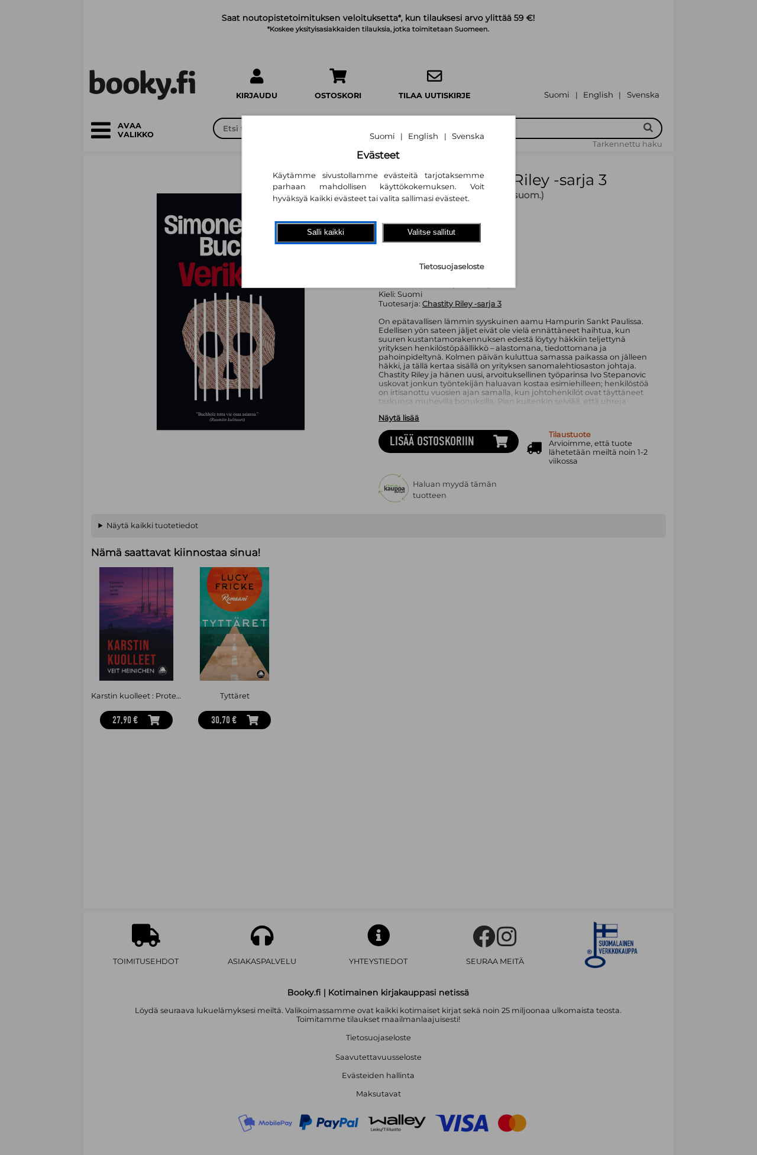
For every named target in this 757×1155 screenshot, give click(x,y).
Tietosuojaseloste (451, 266)
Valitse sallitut (431, 232)
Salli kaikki (325, 232)
